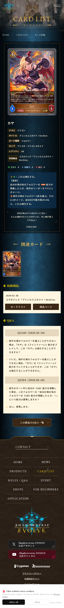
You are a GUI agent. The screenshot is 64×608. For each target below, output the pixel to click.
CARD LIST (22, 35)
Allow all (13, 602)
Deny (37, 602)
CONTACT (23, 447)
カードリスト (18, 306)
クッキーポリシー (32, 584)
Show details (56, 602)
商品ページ (46, 306)
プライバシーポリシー (32, 573)
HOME (6, 35)
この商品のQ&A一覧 (32, 422)
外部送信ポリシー (32, 579)
